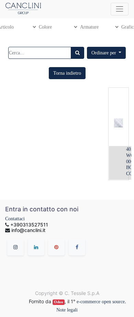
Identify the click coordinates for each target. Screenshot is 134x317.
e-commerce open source (101, 301)
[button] (106, 53)
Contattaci (15, 218)
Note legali (67, 310)
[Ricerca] (77, 53)
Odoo (58, 302)
